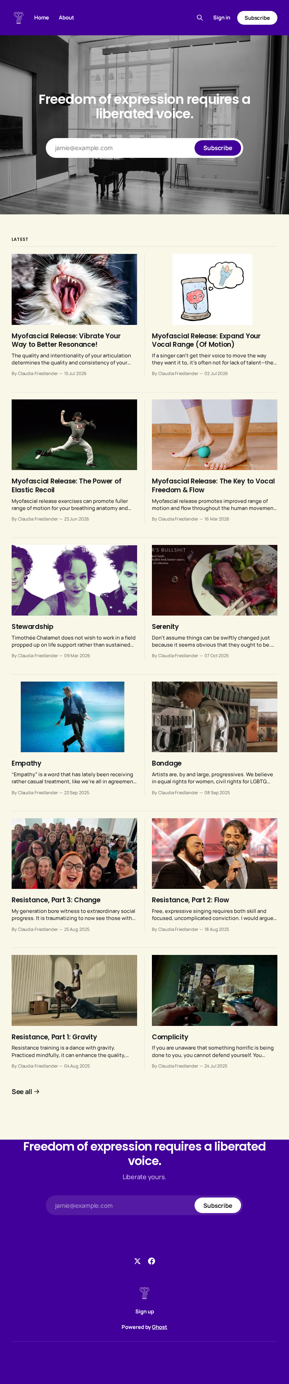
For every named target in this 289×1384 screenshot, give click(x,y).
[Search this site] (199, 17)
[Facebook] (151, 1261)
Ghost (159, 1327)
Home (41, 17)
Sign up (144, 1311)
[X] (137, 1261)
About (66, 17)
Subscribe (257, 18)
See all (22, 1091)
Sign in (221, 17)
